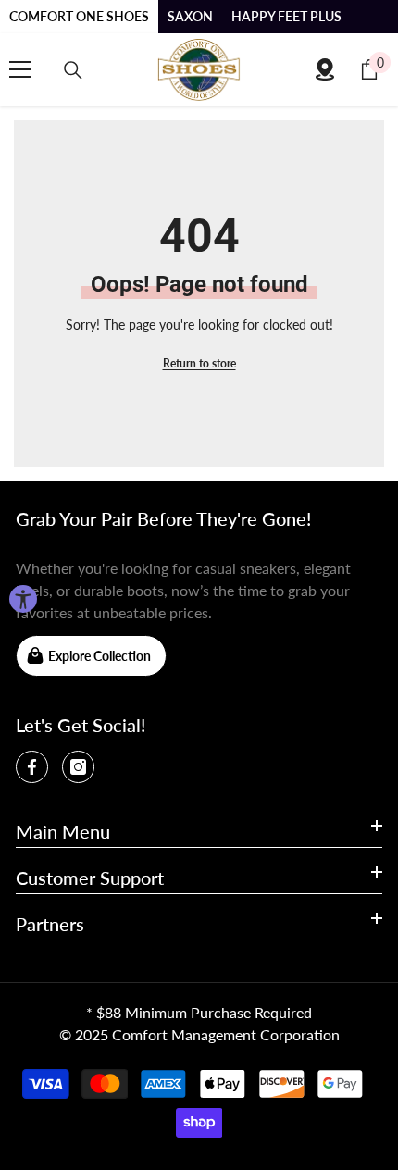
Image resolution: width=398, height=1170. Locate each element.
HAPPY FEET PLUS (286, 16)
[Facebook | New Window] (32, 767)
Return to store (199, 363)
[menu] (20, 69)
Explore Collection (99, 656)
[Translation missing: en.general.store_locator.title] (325, 69)
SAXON (190, 16)
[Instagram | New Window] (78, 767)
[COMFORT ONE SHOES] (199, 70)
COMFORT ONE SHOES (79, 16)
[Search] (73, 70)
